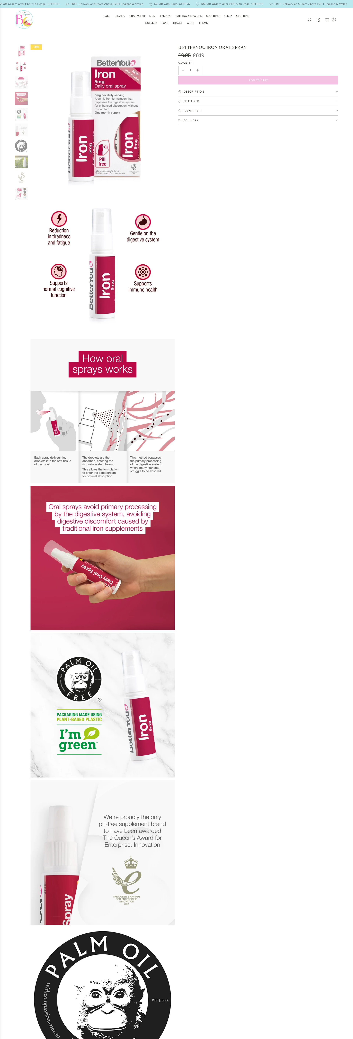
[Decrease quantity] (183, 70)
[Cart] (327, 19)
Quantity (186, 62)
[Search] (309, 19)
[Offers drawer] (318, 19)
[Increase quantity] (197, 70)
